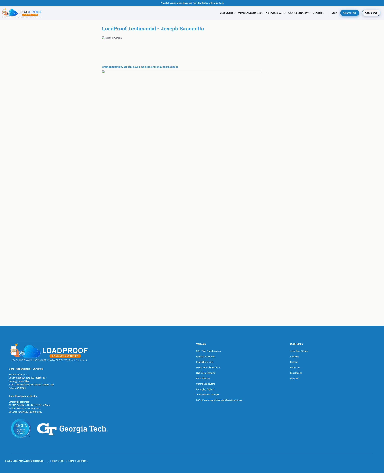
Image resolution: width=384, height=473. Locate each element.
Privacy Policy (57, 461)
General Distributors (205, 384)
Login (334, 13)
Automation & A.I (274, 13)
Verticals (294, 378)
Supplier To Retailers (205, 356)
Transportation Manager (207, 394)
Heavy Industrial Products (208, 367)
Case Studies (226, 13)
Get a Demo (371, 13)
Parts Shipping (203, 378)
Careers (293, 362)
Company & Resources (249, 13)
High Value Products (205, 373)
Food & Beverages (204, 362)
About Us (294, 356)
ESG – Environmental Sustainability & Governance (219, 400)
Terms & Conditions (77, 461)
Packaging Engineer (205, 389)
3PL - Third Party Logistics (208, 351)
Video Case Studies (299, 351)
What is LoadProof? (298, 13)
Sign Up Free (349, 13)
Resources (295, 367)
